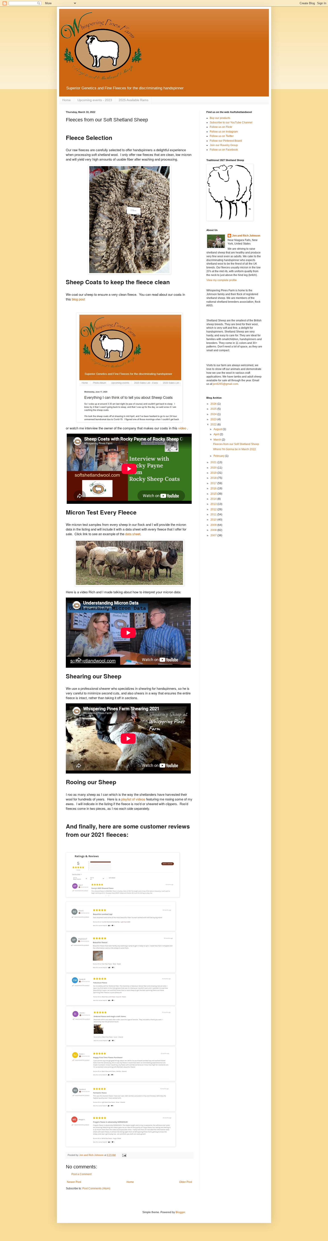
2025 (213, 408)
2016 (213, 488)
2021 (213, 462)
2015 (213, 493)
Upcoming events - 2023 (94, 100)
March (218, 439)
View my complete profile (221, 280)
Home (66, 100)
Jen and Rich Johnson (246, 235)
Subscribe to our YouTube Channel (231, 122)
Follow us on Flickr (221, 127)
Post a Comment (81, 1174)
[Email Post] (124, 1155)
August (218, 429)
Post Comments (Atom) (96, 1188)
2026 (213, 403)
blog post (78, 299)
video (182, 428)
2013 (213, 504)
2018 (213, 478)
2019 (213, 472)
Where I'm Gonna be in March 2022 (234, 449)
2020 (213, 467)
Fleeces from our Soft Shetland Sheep (236, 444)
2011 (213, 514)
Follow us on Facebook (224, 149)
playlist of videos (133, 799)
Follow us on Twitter (222, 136)
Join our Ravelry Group (224, 145)
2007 (213, 535)
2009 (213, 525)
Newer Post (74, 1182)
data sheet (132, 533)
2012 (213, 509)
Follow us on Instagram (224, 131)
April (217, 434)
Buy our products (220, 118)
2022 (213, 424)
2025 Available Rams (133, 100)
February (219, 455)
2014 (213, 498)
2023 (213, 419)
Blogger (180, 1212)
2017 (213, 483)
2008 (213, 530)
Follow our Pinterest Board (226, 140)
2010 (213, 519)
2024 (213, 414)
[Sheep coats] (129, 367)
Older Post (185, 1182)
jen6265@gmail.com (225, 384)
